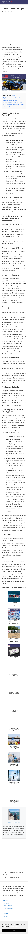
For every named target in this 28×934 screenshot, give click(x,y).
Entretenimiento (8, 908)
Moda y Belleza (7, 906)
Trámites (5, 916)
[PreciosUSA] (9, 2)
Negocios (5, 913)
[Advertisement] (14, 29)
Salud (4, 911)
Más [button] (17, 926)
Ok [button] (14, 930)
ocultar (14, 95)
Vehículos (6, 903)
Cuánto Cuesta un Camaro (12, 877)
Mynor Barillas (14, 823)
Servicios (5, 900)
